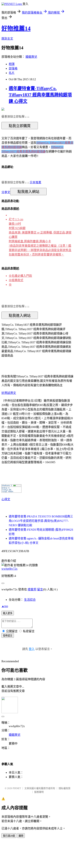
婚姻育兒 (31, 56)
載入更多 (7, 613)
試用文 (11, 392)
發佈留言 (7, 635)
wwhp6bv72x (9, 568)
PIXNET (17, 788)
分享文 (5, 192)
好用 (4, 392)
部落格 (13, 68)
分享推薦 (35, 182)
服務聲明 (39, 792)
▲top (4, 606)
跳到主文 (7, 38)
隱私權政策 (64, 788)
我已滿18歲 (9, 835)
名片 (12, 72)
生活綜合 (30, 599)
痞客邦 (32, 589)
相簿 (12, 64)
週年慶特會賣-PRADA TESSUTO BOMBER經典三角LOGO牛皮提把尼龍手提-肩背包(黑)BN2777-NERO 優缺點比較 (41, 521)
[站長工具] (11, 491)
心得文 (5, 499)
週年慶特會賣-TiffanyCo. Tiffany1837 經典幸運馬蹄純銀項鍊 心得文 (40, 95)
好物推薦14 (16, 28)
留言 (40, 589)
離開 (21, 835)
